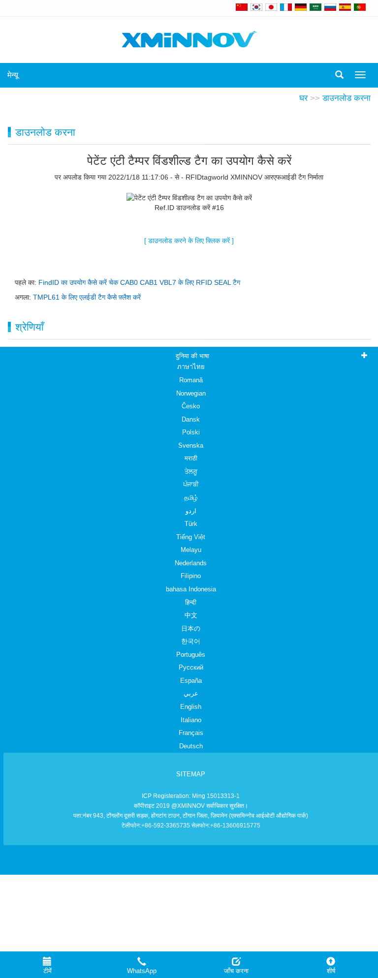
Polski (191, 432)
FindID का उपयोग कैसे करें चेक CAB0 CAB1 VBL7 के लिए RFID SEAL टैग (139, 282)
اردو (191, 511)
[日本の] (272, 6)
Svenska (190, 445)
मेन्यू (12, 75)
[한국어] (256, 6)
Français (191, 732)
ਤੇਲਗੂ (191, 471)
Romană (191, 380)
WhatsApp (142, 971)
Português (190, 654)
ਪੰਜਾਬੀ (191, 484)
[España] (345, 6)
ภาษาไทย (191, 366)
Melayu (191, 549)
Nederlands (191, 563)
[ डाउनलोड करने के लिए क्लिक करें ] (189, 240)
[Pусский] (330, 6)
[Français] (286, 6)
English (190, 706)
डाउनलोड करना (346, 98)
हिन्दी (190, 602)
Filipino (191, 576)
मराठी (191, 458)
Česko (191, 406)
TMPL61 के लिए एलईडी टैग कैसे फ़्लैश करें (87, 297)
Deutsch (191, 746)
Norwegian (191, 393)
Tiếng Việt (190, 537)
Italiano (191, 720)
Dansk (191, 419)
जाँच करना (236, 971)
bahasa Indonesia (191, 589)
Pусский (191, 667)
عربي (191, 693)
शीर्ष (331, 971)
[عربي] (315, 6)
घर (303, 98)
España (191, 680)
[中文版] (242, 6)
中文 (191, 615)
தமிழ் (191, 497)
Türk (191, 523)
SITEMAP (190, 774)
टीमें (47, 971)
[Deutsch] (301, 6)
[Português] (360, 6)
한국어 (190, 641)
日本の (190, 628)
